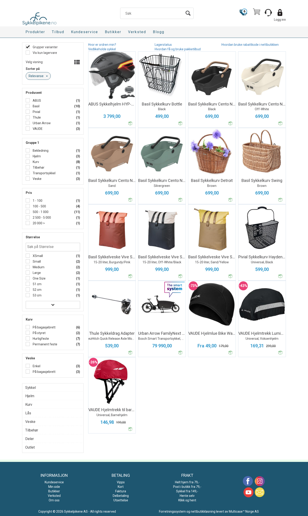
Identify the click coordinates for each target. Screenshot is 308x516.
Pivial (36, 112)
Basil (35, 106)
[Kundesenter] (268, 12)
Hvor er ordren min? (102, 44)
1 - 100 (37, 200)
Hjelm (36, 156)
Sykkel (30, 387)
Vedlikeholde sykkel (102, 49)
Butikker (113, 32)
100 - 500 (39, 206)
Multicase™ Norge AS (244, 511)
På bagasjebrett (43, 327)
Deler (29, 439)
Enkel (36, 366)
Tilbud (58, 32)
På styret (39, 333)
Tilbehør (38, 167)
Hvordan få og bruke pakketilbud (178, 49)
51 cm (36, 284)
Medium (38, 267)
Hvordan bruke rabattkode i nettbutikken (250, 44)
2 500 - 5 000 (41, 217)
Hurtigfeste (40, 338)
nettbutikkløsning (203, 511)
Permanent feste (44, 344)
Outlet (30, 447)
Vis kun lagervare (44, 53)
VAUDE (37, 129)
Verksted (137, 32)
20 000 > (38, 223)
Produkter (35, 32)
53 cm (36, 295)
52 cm (36, 289)
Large (36, 273)
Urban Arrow (41, 123)
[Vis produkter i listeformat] (76, 62)
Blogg (158, 32)
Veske (36, 179)
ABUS (36, 100)
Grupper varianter (45, 47)
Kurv (35, 162)
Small (36, 261)
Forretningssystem (172, 511)
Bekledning (40, 150)
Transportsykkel (43, 173)
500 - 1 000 (40, 212)
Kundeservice (84, 32)
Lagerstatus (163, 44)
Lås (28, 413)
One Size (39, 278)
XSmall (37, 256)
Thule (36, 117)
